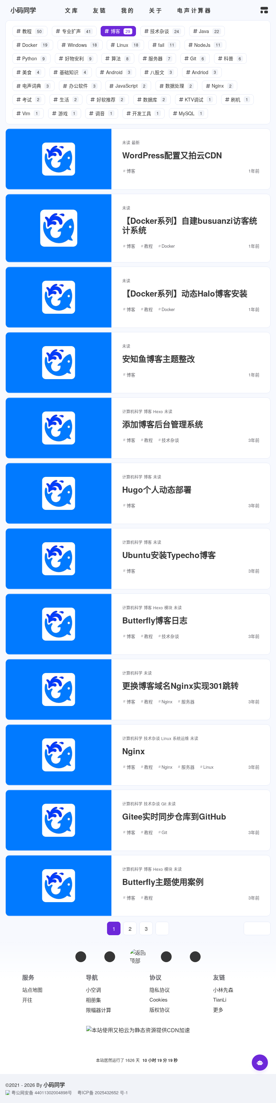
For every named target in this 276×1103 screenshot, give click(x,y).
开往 (27, 999)
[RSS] (109, 956)
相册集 (93, 999)
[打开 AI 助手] (260, 1062)
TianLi (219, 999)
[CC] (195, 956)
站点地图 (32, 989)
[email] (80, 956)
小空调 (93, 989)
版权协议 (159, 1009)
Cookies (158, 999)
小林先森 (223, 989)
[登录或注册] (215, 10)
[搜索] (249, 10)
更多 (218, 1009)
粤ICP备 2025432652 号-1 (102, 1093)
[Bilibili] (166, 956)
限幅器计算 (98, 1009)
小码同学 (54, 1085)
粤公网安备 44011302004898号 (41, 1092)
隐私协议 (159, 989)
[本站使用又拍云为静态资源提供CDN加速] (138, 1029)
